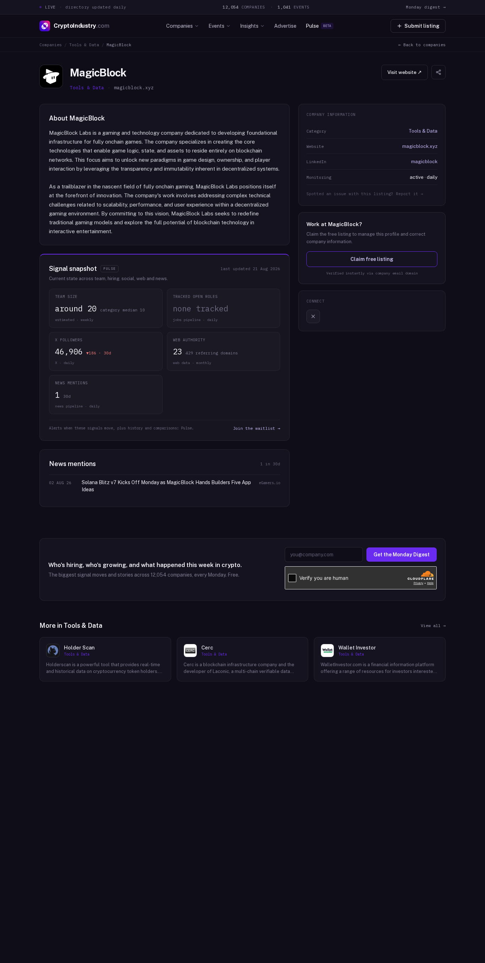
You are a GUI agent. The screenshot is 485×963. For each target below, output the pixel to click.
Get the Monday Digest (402, 554)
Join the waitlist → (256, 428)
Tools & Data (84, 44)
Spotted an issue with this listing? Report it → (364, 193)
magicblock (424, 161)
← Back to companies (422, 44)
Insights (249, 26)
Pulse (318, 26)
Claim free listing (371, 259)
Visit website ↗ (404, 72)
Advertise (285, 26)
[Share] (438, 72)
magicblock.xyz (419, 146)
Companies (179, 26)
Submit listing (422, 26)
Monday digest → (426, 7)
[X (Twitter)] (313, 316)
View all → (433, 625)
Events (216, 26)
